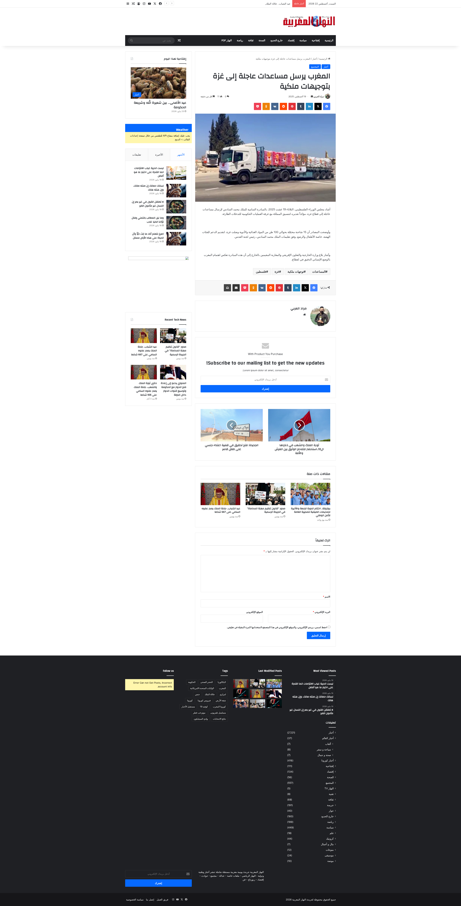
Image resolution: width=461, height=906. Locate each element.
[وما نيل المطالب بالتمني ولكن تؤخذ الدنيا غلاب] (176, 222)
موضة (330, 861)
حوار (331, 810)
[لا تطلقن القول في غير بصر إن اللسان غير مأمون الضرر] (176, 206)
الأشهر (181, 154)
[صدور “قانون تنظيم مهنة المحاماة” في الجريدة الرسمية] (265, 494)
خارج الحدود (276, 40)
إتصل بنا (150, 899)
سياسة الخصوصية (135, 899)
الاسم (326, 596)
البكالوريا (222, 682)
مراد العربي (319, 96)
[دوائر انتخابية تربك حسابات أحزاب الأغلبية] (241, 703)
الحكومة (191, 682)
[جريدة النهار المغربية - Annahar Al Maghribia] (309, 21)
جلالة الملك (210, 694)
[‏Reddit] (283, 106)
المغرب (222, 688)
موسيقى (329, 855)
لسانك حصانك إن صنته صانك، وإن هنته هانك (148, 188)
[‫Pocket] (257, 106)
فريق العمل (162, 899)
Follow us (168, 670)
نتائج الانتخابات (219, 718)
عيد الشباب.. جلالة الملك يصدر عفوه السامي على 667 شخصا (259, 3)
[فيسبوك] (326, 106)
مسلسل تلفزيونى (218, 712)
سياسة (303, 40)
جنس (197, 694)
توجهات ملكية (296, 271)
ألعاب (328, 743)
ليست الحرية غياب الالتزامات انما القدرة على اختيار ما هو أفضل (149, 172)
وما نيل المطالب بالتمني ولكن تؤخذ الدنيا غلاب (148, 220)
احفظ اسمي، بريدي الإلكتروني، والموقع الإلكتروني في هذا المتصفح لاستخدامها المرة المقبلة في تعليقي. (277, 627)
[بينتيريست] (292, 106)
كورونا (190, 700)
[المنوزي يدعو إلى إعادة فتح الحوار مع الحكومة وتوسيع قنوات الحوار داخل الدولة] (173, 372)
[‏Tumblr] (300, 106)
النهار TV (329, 788)
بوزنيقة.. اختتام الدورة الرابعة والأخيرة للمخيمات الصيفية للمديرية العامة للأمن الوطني (310, 512)
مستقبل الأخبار (188, 706)
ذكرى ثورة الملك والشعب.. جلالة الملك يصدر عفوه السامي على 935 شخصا (145, 389)
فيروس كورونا (204, 700)
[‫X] (318, 106)
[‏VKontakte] (274, 106)
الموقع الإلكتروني (254, 611)
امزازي (223, 694)
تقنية (331, 794)
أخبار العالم (328, 738)
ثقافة (251, 40)
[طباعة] (227, 287)
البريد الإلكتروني (321, 611)
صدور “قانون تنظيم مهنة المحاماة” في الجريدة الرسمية (266, 510)
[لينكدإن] (309, 106)
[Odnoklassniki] (266, 106)
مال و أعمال (327, 844)
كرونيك (330, 838)
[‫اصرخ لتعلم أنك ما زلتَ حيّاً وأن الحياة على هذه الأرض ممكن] (176, 238)
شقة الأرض (221, 700)
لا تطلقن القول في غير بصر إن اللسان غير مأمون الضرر (148, 204)
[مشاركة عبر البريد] (236, 287)
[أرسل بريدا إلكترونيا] (312, 96)
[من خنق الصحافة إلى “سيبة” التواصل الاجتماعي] (241, 693)
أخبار (314, 58)
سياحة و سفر (324, 749)
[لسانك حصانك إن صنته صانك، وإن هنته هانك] (176, 190)
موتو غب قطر (199, 712)
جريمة (330, 805)
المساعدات (319, 271)
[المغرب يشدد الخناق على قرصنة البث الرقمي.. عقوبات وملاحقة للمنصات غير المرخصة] (274, 703)
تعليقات (136, 154)
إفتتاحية (316, 40)
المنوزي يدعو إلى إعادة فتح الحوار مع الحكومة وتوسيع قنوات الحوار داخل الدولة (173, 389)
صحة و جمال (324, 755)
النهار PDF (226, 40)
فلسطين (261, 271)
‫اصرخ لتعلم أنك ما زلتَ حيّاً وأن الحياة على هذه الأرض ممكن (148, 236)
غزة (277, 271)
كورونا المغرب (219, 706)
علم (332, 833)
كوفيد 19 (204, 706)
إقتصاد (291, 40)
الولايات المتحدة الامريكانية (202, 688)
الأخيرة (159, 154)
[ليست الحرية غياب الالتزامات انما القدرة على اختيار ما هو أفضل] (176, 173)
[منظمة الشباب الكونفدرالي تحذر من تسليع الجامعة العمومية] (257, 703)
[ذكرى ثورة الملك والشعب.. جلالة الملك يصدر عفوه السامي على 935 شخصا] (144, 372)
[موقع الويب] (304, 314)
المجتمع (315, 66)
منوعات (330, 849)
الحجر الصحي (206, 682)
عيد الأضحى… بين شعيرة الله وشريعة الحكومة (160, 105)
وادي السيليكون (201, 718)
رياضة (240, 40)
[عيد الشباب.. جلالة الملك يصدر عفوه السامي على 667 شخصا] (220, 494)
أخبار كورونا (327, 760)
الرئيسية (329, 40)
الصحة (262, 40)
